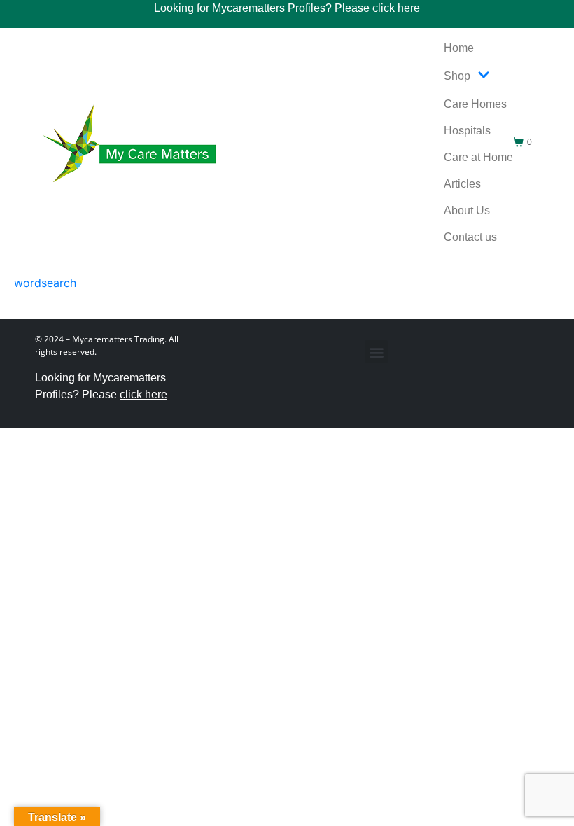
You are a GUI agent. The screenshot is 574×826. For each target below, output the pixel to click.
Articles (462, 184)
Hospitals (467, 130)
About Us (467, 210)
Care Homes (475, 104)
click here (396, 8)
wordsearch (45, 283)
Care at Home (478, 157)
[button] (376, 351)
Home (459, 48)
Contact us (470, 237)
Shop (457, 76)
